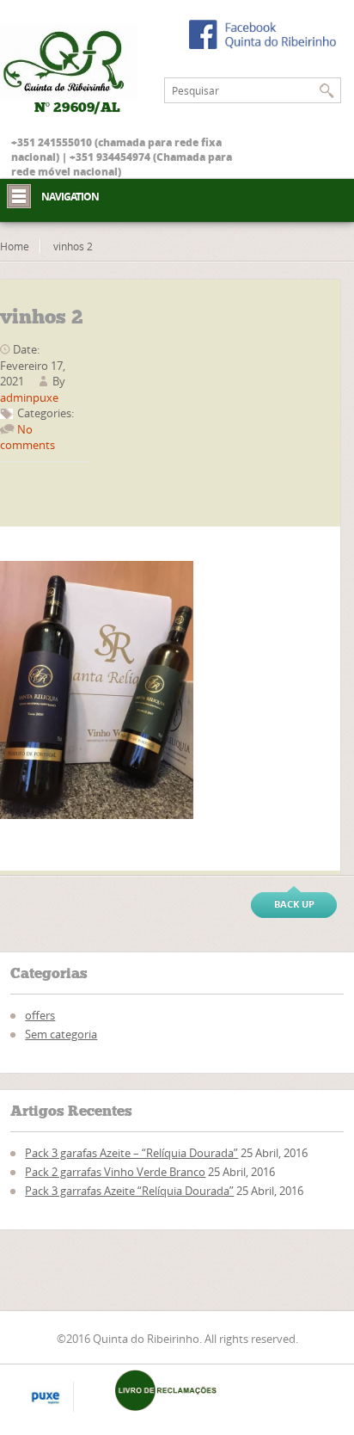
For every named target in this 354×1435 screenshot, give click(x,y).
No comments (27, 437)
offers (40, 1015)
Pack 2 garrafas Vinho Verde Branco (115, 1171)
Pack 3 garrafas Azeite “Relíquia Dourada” (129, 1190)
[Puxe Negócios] (45, 1398)
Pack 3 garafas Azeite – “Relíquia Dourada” (131, 1153)
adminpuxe (29, 397)
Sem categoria (61, 1034)
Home (14, 246)
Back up (294, 903)
